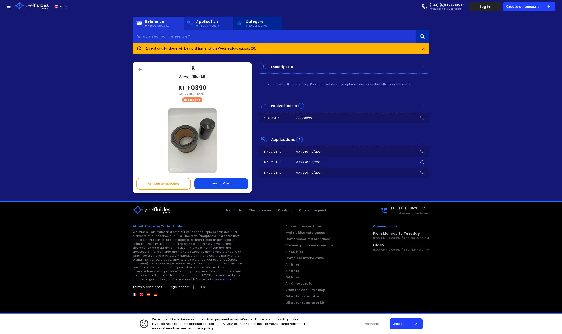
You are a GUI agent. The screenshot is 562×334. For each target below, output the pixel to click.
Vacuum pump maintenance (309, 245)
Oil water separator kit (305, 302)
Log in (485, 6)
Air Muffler (294, 252)
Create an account (528, 6)
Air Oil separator (299, 283)
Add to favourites (163, 184)
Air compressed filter (303, 226)
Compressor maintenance (307, 239)
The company (260, 210)
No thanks (372, 324)
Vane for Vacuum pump (305, 290)
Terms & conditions (147, 287)
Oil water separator (302, 296)
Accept (398, 324)
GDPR (201, 287)
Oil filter (292, 277)
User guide (233, 210)
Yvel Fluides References (305, 232)
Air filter (292, 264)
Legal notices (180, 287)
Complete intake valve (304, 258)
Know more (222, 279)
